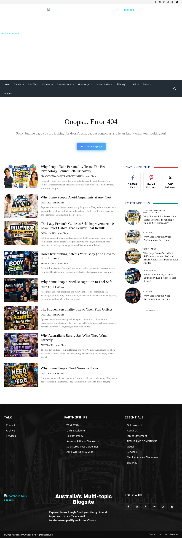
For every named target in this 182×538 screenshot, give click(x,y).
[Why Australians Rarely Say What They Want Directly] (21, 345)
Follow (151, 175)
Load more (150, 310)
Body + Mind (48, 233)
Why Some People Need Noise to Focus (69, 368)
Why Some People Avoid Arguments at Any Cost (76, 197)
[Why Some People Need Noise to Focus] (21, 375)
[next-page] (12, 393)
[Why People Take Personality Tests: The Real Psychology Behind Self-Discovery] (21, 176)
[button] (174, 89)
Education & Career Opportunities (62, 176)
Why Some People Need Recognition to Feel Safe (76, 282)
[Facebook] (155, 2)
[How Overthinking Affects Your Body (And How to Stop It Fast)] (21, 263)
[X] (172, 2)
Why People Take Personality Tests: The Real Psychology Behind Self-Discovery (159, 219)
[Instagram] (159, 2)
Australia (47, 345)
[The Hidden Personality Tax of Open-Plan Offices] (21, 318)
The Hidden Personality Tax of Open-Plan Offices (77, 309)
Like (133, 175)
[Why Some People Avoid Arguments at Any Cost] (21, 206)
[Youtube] (177, 2)
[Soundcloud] (168, 2)
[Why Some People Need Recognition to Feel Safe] (21, 290)
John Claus (90, 176)
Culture (46, 202)
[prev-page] (6, 393)
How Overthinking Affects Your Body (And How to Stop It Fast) (159, 277)
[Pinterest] (164, 2)
